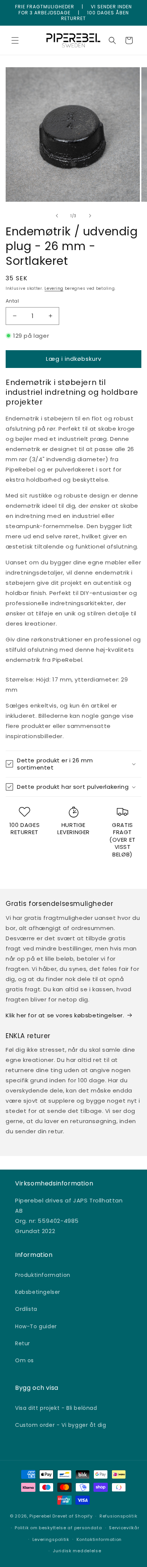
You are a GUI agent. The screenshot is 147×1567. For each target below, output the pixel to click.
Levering (53, 288)
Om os (24, 1360)
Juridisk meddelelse (77, 1551)
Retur (22, 1343)
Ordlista (26, 1309)
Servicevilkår (124, 1528)
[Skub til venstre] (57, 215)
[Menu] (15, 40)
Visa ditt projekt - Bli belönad (56, 1408)
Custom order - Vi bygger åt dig (60, 1425)
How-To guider (36, 1326)
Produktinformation (42, 1275)
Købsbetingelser (37, 1292)
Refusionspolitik (118, 1516)
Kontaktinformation (99, 1539)
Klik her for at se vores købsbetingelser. (65, 1015)
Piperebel (40, 1516)
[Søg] (112, 40)
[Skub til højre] (90, 215)
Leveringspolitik (50, 1539)
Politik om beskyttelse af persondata (58, 1528)
